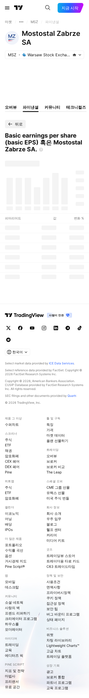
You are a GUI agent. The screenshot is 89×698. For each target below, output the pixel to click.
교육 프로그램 (57, 688)
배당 (8, 524)
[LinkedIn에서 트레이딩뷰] (55, 328)
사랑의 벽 (12, 608)
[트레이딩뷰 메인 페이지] (18, 7)
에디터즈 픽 (14, 655)
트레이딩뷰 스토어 (60, 556)
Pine (8, 472)
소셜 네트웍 (14, 602)
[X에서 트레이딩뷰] (8, 328)
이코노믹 (12, 513)
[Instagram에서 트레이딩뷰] (44, 328)
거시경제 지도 (16, 561)
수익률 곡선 (14, 550)
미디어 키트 (55, 540)
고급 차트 (53, 651)
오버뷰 (51, 456)
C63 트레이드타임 (60, 566)
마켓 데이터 (55, 435)
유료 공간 (12, 687)
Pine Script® (15, 566)
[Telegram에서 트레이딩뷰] (67, 328)
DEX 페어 (12, 467)
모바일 (10, 582)
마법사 (10, 676)
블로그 (51, 524)
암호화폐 (12, 456)
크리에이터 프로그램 (21, 618)
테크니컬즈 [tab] (76, 107)
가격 (49, 430)
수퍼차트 (12, 424)
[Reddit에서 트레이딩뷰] (8, 339)
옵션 (8, 556)
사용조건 (53, 582)
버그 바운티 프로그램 (63, 614)
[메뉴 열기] (7, 8)
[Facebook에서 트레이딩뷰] (20, 328)
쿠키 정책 (53, 598)
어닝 (8, 519)
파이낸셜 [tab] (31, 107)
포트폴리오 (13, 545)
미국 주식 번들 (57, 498)
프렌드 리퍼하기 (17, 613)
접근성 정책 (55, 603)
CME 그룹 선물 (58, 487)
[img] (74, 55)
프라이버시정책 (58, 592)
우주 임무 (53, 519)
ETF (8, 445)
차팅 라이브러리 (59, 640)
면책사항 (53, 587)
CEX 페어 (12, 461)
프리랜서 (12, 681)
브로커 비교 (55, 467)
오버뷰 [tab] (11, 107)
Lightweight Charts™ (62, 645)
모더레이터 (13, 629)
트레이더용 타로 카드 (63, 561)
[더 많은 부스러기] (21, 22)
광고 (49, 672)
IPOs (9, 529)
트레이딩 (12, 644)
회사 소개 (53, 513)
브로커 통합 (55, 677)
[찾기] (48, 8)
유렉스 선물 (55, 493)
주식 (8, 440)
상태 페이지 (55, 619)
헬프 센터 (53, 529)
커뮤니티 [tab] (52, 107)
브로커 (51, 461)
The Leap (54, 472)
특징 (49, 424)
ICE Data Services (61, 363)
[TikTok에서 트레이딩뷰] (79, 328)
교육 (8, 650)
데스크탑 (12, 587)
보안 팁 (52, 609)
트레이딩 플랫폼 (59, 656)
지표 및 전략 (14, 671)
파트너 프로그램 (59, 682)
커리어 (51, 535)
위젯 (49, 635)
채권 (8, 450)
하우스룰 (12, 624)
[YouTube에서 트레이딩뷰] (32, 328)
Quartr (71, 396)
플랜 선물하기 (57, 441)
